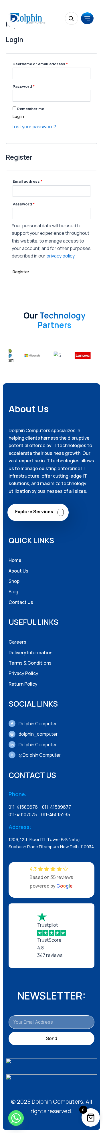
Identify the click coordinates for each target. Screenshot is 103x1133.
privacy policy (60, 256)
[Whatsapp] (16, 1118)
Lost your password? (34, 126)
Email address (36, 181)
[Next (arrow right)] (93, 566)
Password (32, 86)
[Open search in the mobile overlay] (71, 18)
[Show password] (86, 96)
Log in (18, 116)
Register (21, 272)
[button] (87, 18)
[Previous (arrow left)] (10, 566)
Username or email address (49, 63)
